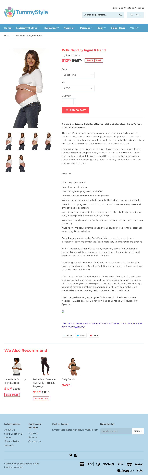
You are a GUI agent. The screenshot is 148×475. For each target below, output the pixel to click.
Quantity (66, 96)
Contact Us (34, 441)
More (133, 28)
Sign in (116, 8)
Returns (32, 437)
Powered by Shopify (13, 467)
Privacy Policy (11, 441)
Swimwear (50, 28)
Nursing (69, 28)
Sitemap (9, 445)
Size (64, 82)
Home (7, 28)
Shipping (33, 433)
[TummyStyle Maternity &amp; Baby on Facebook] (75, 455)
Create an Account (134, 8)
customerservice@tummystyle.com (78, 429)
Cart (137, 14)
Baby (101, 28)
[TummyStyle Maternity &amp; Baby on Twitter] (70, 455)
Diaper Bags (118, 28)
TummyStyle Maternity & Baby (25, 463)
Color (64, 69)
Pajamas (85, 28)
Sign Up (138, 431)
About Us (9, 429)
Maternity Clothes (27, 28)
